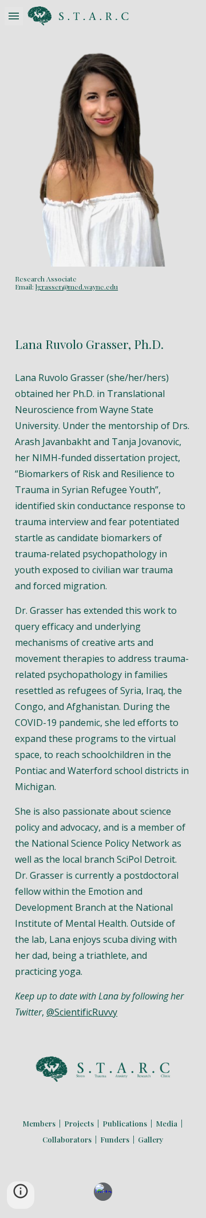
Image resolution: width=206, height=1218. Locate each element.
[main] (103, 283)
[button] (13, 15)
